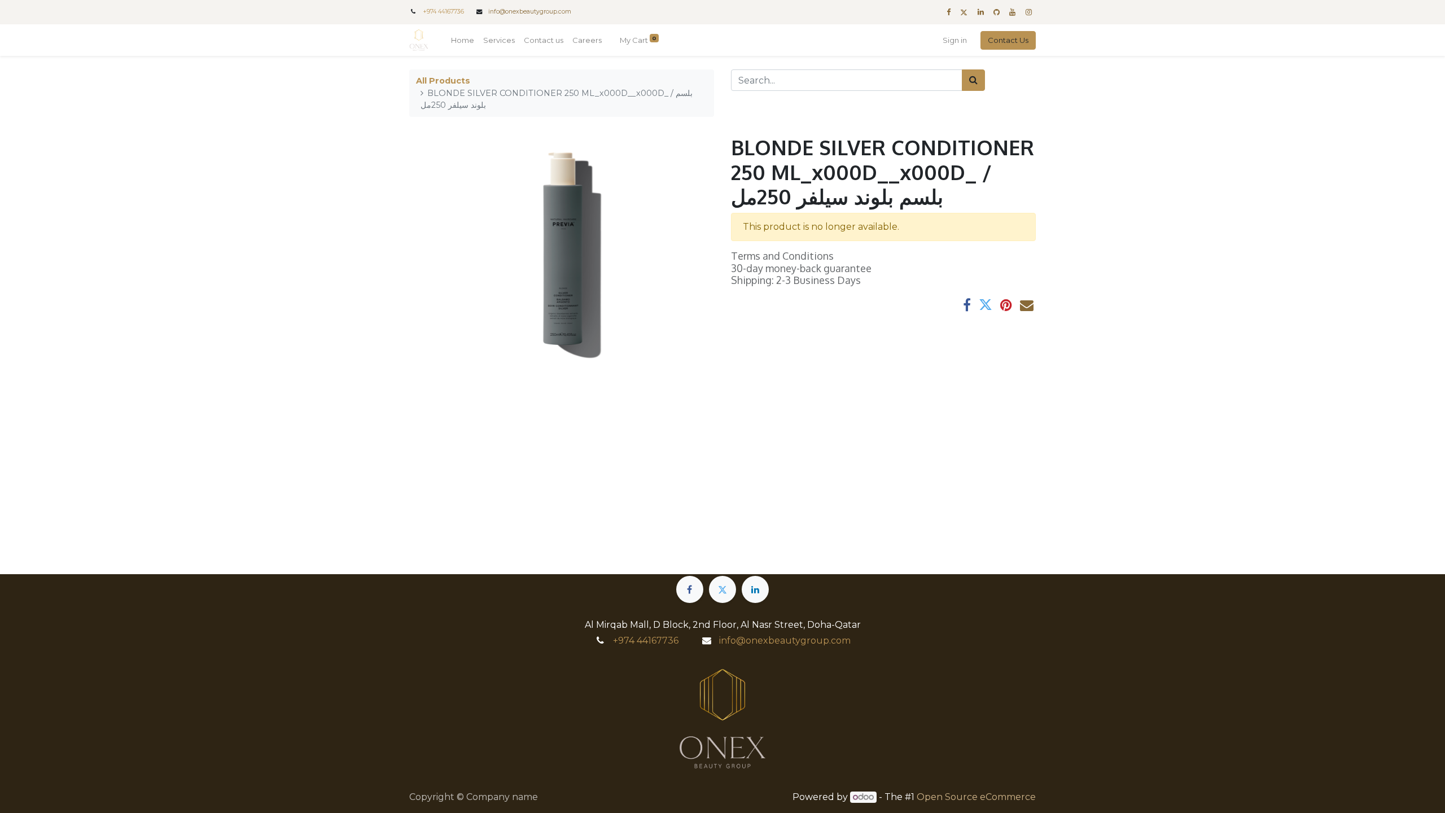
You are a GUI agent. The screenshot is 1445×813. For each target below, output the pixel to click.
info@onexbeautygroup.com (529, 11)
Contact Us (1008, 40)
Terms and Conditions (782, 256)
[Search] (973, 80)
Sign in (955, 40)
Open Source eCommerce (976, 797)
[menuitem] (462, 40)
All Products (443, 81)
